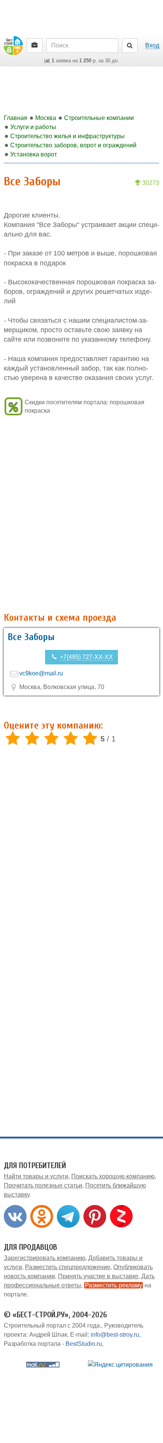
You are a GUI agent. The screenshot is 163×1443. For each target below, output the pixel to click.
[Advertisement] (81, 515)
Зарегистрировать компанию (44, 1258)
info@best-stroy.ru (115, 1334)
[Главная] (13, 45)
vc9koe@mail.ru (41, 673)
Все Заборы (31, 637)
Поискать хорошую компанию (113, 1176)
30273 (150, 183)
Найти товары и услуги (36, 1176)
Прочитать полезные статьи (43, 1185)
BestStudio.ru (84, 1343)
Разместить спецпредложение (67, 1267)
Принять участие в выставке (98, 1276)
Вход (152, 45)
